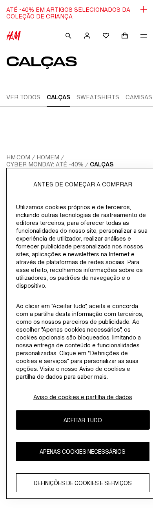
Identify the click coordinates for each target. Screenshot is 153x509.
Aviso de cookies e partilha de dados (82, 397)
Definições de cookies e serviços (83, 483)
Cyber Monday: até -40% (45, 164)
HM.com (18, 157)
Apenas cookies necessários (83, 451)
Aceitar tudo (83, 420)
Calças (101, 164)
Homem (47, 157)
